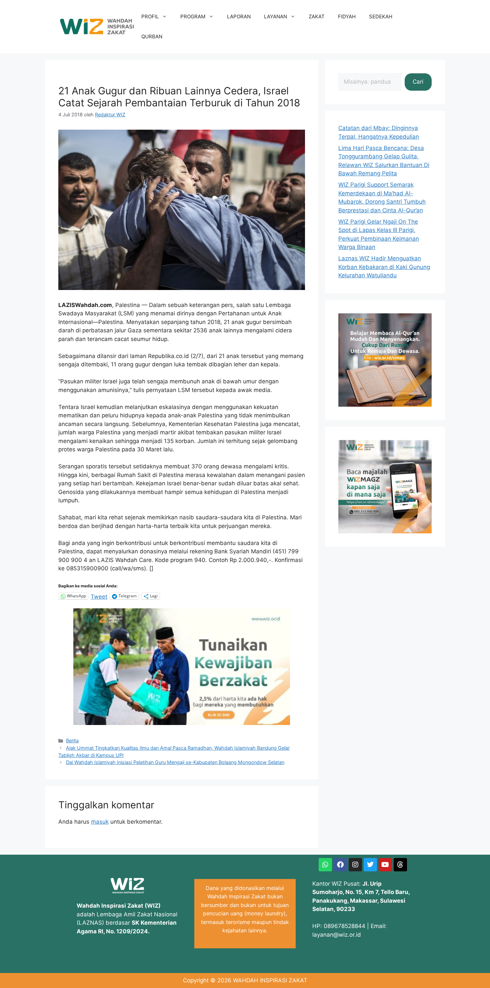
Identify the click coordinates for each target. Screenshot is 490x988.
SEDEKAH (380, 16)
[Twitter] (370, 864)
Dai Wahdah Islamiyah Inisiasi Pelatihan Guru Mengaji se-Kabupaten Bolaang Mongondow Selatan (175, 762)
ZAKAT (317, 16)
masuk (100, 821)
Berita (72, 740)
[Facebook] (340, 864)
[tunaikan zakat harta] (181, 723)
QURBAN (151, 36)
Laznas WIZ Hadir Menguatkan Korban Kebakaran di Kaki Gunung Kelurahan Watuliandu (384, 267)
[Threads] (400, 864)
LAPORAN (239, 16)
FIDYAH (347, 16)
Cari (418, 81)
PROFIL (150, 16)
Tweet (99, 596)
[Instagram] (355, 864)
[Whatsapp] (325, 864)
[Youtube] (385, 864)
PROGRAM (192, 16)
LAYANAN (275, 16)
